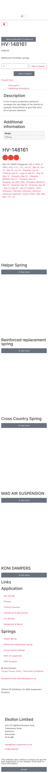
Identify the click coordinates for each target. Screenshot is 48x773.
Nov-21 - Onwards (19, 179)
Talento (31, 188)
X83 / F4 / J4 (8, 197)
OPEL (22, 182)
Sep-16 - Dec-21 (18, 188)
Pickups (7, 601)
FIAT (11, 167)
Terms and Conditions (33, 671)
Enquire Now (7, 80)
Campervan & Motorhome (16, 613)
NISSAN (6, 179)
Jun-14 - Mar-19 (31, 167)
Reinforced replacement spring (18, 644)
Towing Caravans (12, 607)
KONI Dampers (10, 661)
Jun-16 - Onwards (22, 170)
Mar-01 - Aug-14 (19, 173)
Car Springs (9, 618)
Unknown (6, 191)
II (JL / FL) (18, 167)
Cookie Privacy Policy (11, 671)
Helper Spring (10, 638)
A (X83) (36, 164)
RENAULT (40, 182)
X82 (38, 194)
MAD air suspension (13, 656)
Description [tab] (13, 85)
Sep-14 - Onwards (10, 185)
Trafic (38, 188)
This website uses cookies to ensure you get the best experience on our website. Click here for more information (23, 761)
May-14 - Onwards (11, 176)
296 (30, 164)
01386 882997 (12, 749)
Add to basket (38, 66)
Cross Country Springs (14, 650)
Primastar (30, 182)
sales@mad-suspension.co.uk (18, 744)
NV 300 (15, 182)
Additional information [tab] (18, 88)
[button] (24, 20)
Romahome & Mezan (13, 624)
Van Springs (9, 596)
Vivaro (25, 194)
